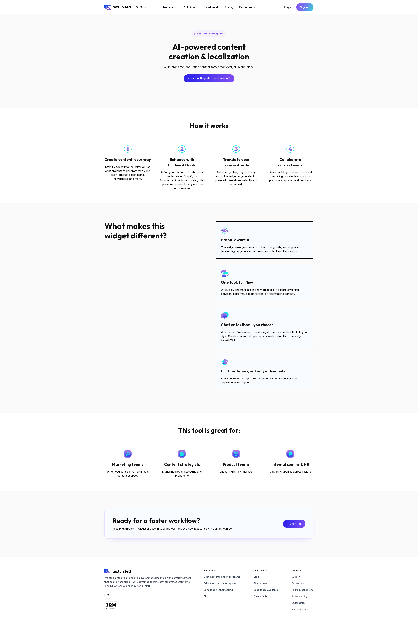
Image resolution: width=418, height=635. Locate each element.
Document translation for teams (222, 576)
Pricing (229, 7)
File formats (260, 583)
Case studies (261, 596)
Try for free (294, 523)
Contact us (297, 583)
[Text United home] (117, 7)
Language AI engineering (218, 589)
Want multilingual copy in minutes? (209, 78)
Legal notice (298, 603)
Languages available (266, 589)
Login (287, 7)
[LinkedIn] (108, 595)
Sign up (305, 7)
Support (295, 576)
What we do (212, 7)
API (205, 596)
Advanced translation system (220, 583)
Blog (256, 576)
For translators (299, 609)
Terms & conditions (302, 589)
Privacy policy (299, 596)
